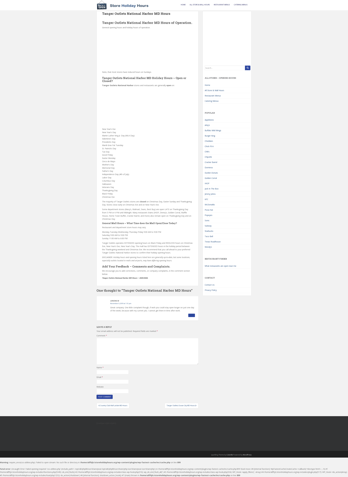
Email (100, 377)
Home (183, 5)
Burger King (210, 135)
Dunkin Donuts (211, 172)
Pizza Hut (209, 210)
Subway (208, 225)
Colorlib (230, 455)
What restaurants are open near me (220, 266)
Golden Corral (211, 178)
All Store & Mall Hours (200, 5)
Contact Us (210, 285)
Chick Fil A (209, 146)
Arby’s (207, 125)
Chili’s (207, 151)
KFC (206, 199)
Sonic (207, 220)
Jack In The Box (211, 188)
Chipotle (208, 157)
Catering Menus (240, 5)
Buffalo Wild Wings (213, 130)
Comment (102, 335)
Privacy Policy (211, 290)
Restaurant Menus (222, 5)
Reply (192, 315)
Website (100, 386)
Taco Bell (209, 236)
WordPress (247, 455)
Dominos (209, 167)
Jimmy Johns (210, 194)
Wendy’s (208, 247)
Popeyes (208, 215)
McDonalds (210, 204)
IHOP (207, 183)
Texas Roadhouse (213, 241)
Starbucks (209, 231)
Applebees (209, 120)
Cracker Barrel (211, 162)
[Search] (247, 68)
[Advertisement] (147, 50)
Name (100, 367)
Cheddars (209, 141)
